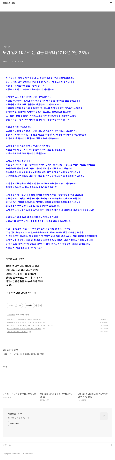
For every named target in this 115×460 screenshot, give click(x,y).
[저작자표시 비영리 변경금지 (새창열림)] (38, 305)
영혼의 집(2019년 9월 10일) (17, 332)
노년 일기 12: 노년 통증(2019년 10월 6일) (22, 319)
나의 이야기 (11, 314)
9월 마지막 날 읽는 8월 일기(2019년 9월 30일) (24, 322)
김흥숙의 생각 (9, 3)
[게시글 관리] (19, 305)
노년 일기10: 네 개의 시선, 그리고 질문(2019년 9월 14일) (28, 325)
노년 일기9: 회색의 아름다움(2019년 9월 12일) (24, 329)
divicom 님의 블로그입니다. (18, 418)
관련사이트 (7, 445)
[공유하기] (16, 305)
